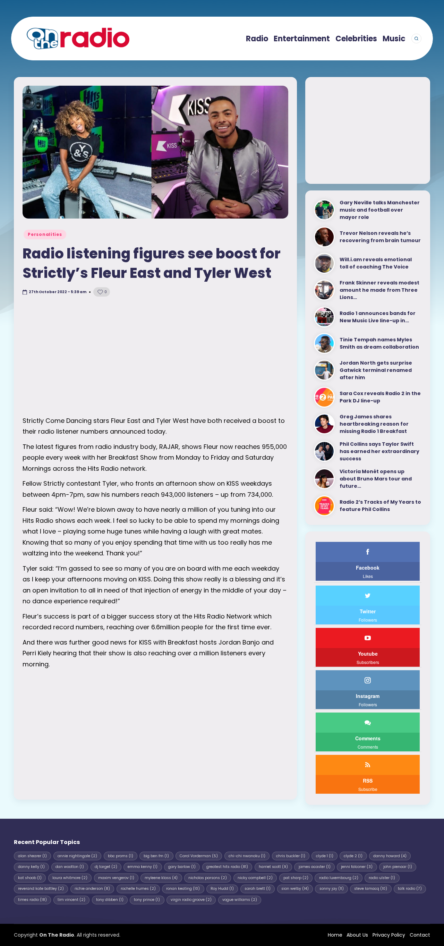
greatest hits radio (227, 866)
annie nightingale (77, 856)
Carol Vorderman (199, 856)
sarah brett (258, 888)
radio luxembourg (338, 877)
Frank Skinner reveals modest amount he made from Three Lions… (379, 290)
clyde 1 (324, 856)
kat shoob (30, 877)
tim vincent (71, 899)
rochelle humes (138, 888)
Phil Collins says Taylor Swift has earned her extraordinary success (379, 451)
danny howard (390, 856)
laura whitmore (69, 877)
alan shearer (32, 856)
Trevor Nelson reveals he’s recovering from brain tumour (380, 237)
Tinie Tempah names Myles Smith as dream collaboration (379, 343)
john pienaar (397, 866)
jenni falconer (357, 866)
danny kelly (31, 866)
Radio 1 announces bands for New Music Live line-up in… (378, 317)
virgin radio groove (191, 899)
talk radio (410, 888)
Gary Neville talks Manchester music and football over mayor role (380, 210)
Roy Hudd (222, 888)
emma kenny (142, 866)
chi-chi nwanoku (247, 856)
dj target (106, 866)
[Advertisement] (155, 356)
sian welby (295, 888)
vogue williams (239, 899)
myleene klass (161, 877)
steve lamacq (370, 888)
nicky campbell (255, 877)
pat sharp (295, 877)
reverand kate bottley (41, 888)
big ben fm (156, 856)
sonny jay (331, 888)
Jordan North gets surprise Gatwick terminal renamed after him (376, 370)
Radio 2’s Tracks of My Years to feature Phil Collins (380, 505)
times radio (32, 899)
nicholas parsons (207, 877)
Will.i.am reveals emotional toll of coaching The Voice (376, 263)
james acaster (315, 866)
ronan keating (183, 888)
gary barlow (182, 866)
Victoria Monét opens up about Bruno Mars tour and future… (376, 478)
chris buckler (290, 856)
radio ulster (382, 877)
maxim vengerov (116, 877)
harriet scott (273, 866)
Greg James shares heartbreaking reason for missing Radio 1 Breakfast (374, 424)
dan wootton (70, 866)
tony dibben (109, 899)
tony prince (147, 899)
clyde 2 (353, 856)
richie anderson (92, 888)
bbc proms (120, 856)
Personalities (45, 234)
